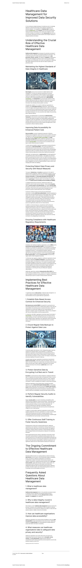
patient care (32, 30)
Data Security (23, 553)
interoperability (33, 141)
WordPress (67, 564)
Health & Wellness (29, 553)
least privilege (28, 315)
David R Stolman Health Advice (19, 2)
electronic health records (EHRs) (41, 137)
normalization (28, 98)
